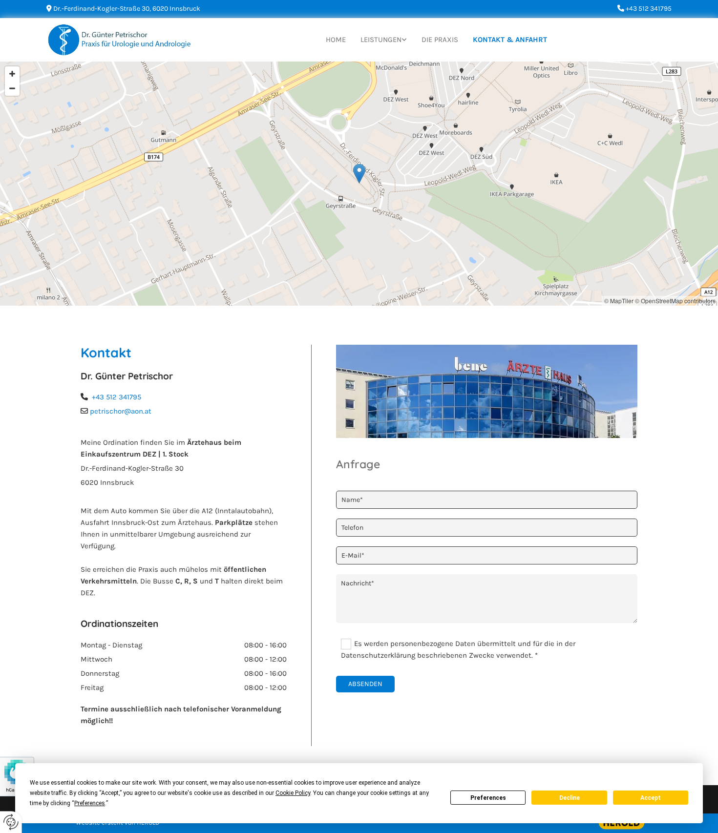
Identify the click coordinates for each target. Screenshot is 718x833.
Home (336, 39)
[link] (383, 39)
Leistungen (380, 39)
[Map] (359, 184)
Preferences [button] (89, 803)
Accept (650, 797)
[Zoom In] (12, 73)
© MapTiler (619, 300)
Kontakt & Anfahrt (510, 39)
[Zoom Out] (12, 88)
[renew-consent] (11, 822)
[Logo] (119, 40)
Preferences (488, 797)
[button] (359, 174)
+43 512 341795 (116, 397)
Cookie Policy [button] (292, 793)
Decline (569, 797)
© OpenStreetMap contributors (675, 300)
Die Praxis (440, 39)
